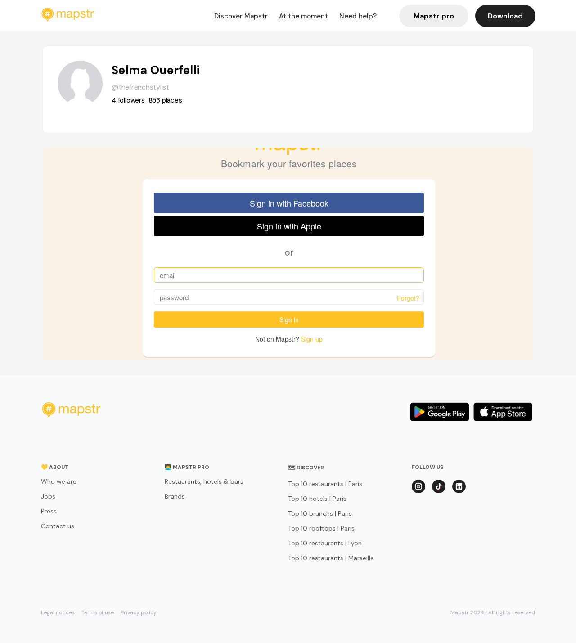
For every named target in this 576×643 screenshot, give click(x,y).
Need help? (358, 16)
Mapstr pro (434, 16)
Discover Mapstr (241, 16)
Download (505, 16)
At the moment (303, 16)
